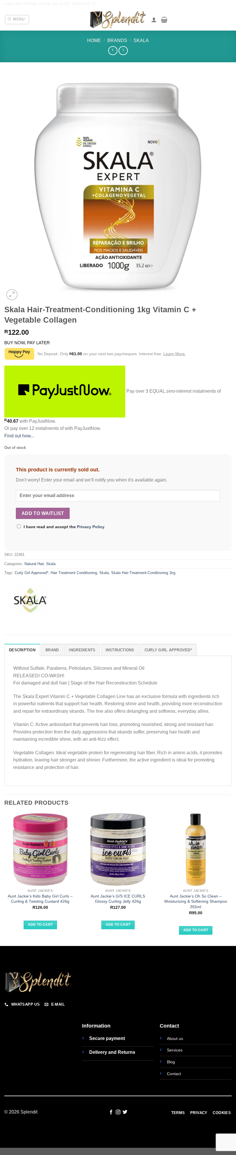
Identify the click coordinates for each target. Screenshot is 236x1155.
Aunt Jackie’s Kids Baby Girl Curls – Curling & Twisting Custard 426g (40, 899)
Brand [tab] (52, 650)
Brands (117, 40)
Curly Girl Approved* (31, 573)
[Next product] (112, 50)
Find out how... (19, 435)
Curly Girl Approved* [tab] (168, 650)
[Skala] (30, 600)
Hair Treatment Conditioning (74, 573)
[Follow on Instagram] (118, 1112)
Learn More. (174, 353)
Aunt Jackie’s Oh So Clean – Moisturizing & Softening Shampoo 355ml (195, 901)
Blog (171, 1062)
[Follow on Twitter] (125, 1112)
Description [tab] (22, 650)
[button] (17, 19)
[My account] (154, 19)
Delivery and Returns (112, 1052)
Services (174, 1050)
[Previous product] (123, 50)
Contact (174, 1073)
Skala (141, 40)
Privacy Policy (90, 526)
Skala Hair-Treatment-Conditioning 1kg (143, 573)
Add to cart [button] (40, 924)
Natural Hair (34, 564)
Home (94, 40)
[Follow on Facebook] (111, 1112)
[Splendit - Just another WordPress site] (118, 19)
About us (175, 1038)
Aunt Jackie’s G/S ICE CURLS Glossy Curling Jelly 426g (118, 899)
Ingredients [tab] (82, 650)
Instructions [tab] (120, 650)
